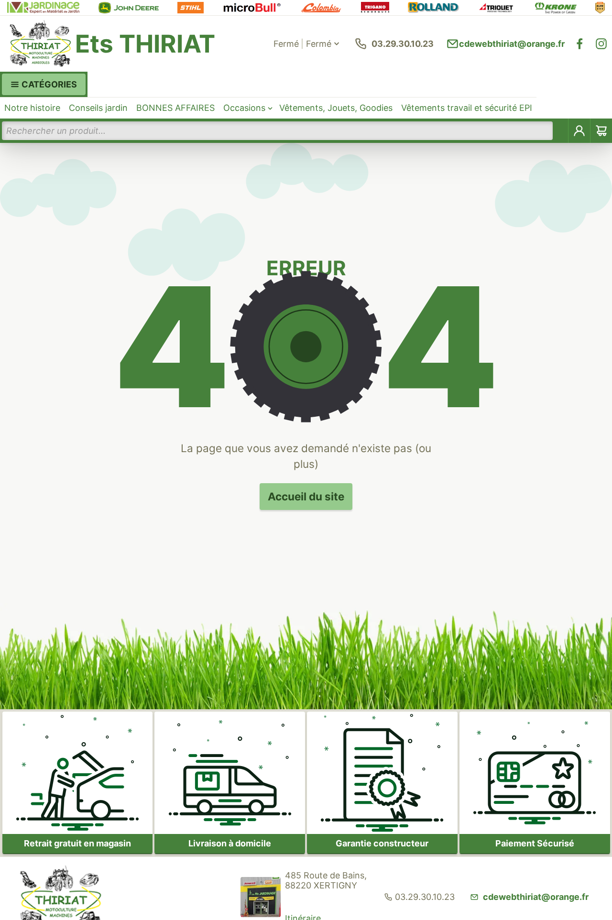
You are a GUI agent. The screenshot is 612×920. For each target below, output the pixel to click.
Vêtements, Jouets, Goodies (336, 108)
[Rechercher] (561, 131)
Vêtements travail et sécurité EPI (466, 108)
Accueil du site (306, 496)
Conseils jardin (98, 108)
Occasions (244, 108)
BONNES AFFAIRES (175, 108)
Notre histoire (32, 108)
